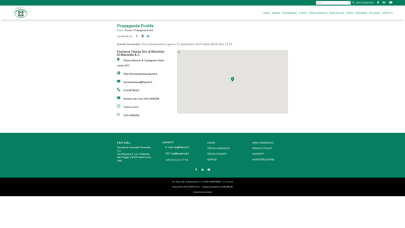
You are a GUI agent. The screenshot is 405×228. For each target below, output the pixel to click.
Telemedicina (289, 13)
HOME (211, 143)
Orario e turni (130, 107)
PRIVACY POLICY (262, 148)
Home (266, 13)
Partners (361, 13)
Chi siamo (374, 13)
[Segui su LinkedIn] (202, 169)
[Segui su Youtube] (208, 169)
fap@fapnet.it (181, 147)
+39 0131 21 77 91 (176, 160)
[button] (232, 79)
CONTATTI (258, 154)
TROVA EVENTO (216, 154)
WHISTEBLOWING (263, 159)
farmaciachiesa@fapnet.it (137, 82)
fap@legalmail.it (180, 153)
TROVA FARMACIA (218, 148)
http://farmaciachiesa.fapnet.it (140, 74)
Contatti (387, 13)
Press (349, 13)
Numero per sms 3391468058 (141, 99)
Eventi (303, 13)
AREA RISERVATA (263, 143)
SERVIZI (212, 159)
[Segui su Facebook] (196, 169)
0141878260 (131, 90)
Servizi (276, 13)
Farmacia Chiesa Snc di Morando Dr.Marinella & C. (140, 53)
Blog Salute (337, 13)
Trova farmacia (318, 13)
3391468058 (131, 115)
